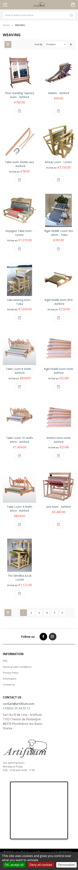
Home (6, 25)
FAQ (5, 660)
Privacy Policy (10, 672)
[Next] (62, 612)
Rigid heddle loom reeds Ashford (58, 371)
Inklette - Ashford (58, 93)
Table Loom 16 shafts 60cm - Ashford (19, 440)
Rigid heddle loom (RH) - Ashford (58, 302)
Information (9, 678)
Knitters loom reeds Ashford (58, 440)
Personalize (66, 865)
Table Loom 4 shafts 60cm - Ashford (19, 508)
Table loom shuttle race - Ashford (19, 164)
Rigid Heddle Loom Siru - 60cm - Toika (58, 233)
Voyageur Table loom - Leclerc (19, 233)
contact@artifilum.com (18, 704)
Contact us (9, 684)
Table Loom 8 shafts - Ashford (19, 371)
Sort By (38, 44)
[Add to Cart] (19, 111)
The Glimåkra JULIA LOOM (19, 577)
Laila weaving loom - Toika (19, 302)
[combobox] (39, 15)
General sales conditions (17, 666)
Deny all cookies (40, 865)
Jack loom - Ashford (58, 506)
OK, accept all (14, 865)
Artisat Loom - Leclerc (58, 162)
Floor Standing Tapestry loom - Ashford (19, 95)
